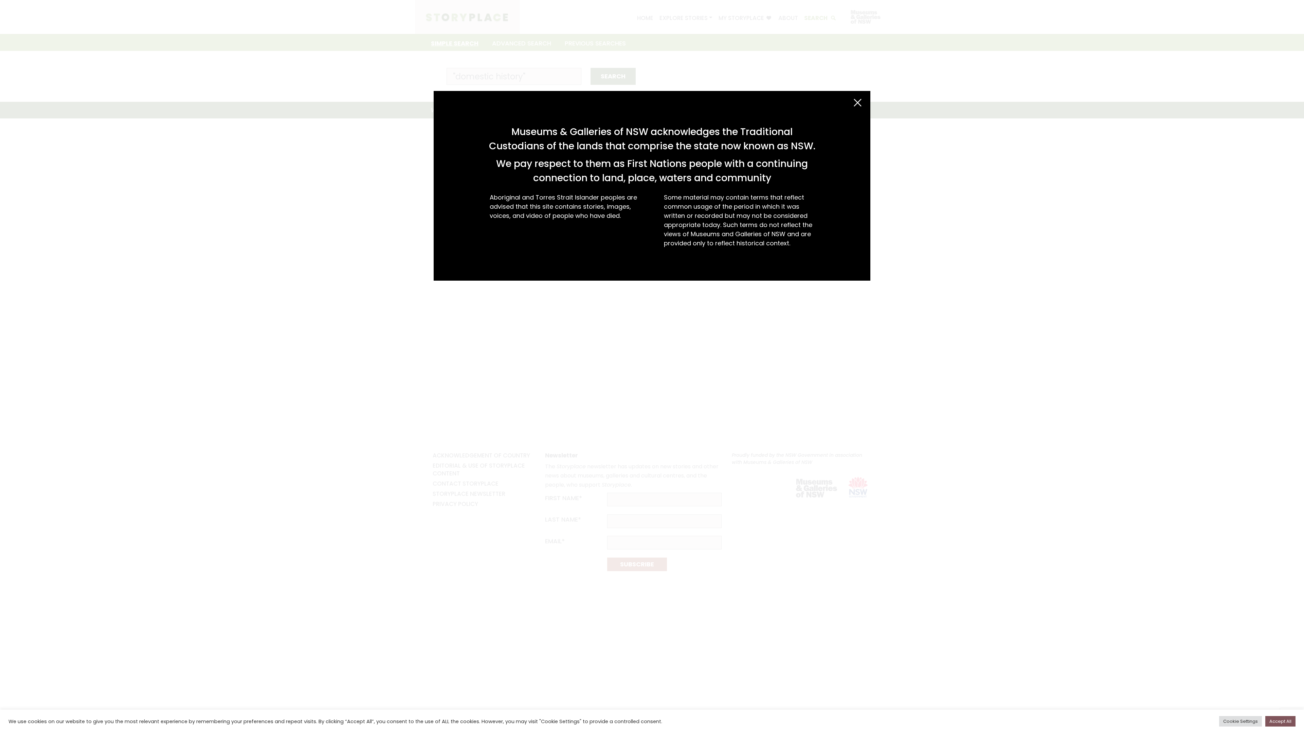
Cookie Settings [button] (1240, 721)
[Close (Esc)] (857, 102)
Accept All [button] (1280, 721)
